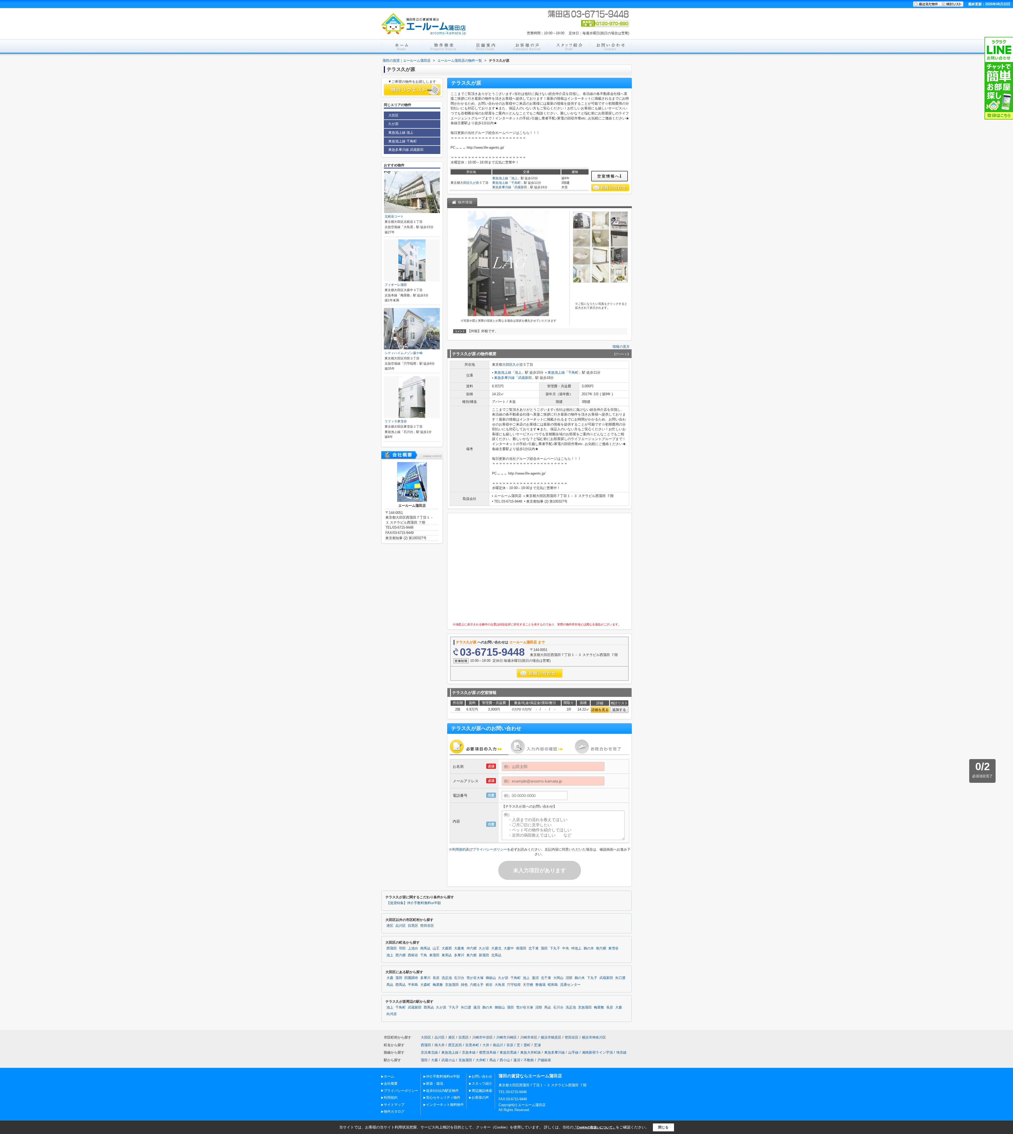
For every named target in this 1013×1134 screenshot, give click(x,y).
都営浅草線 (487, 1052)
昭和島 (553, 985)
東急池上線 (500, 178)
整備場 (540, 985)
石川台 (459, 978)
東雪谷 (613, 948)
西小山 (505, 1060)
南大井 (439, 1045)
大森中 (509, 948)
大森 (389, 978)
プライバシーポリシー (490, 849)
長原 (436, 978)
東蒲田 (434, 955)
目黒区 (413, 926)
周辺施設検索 (482, 1091)
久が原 (474, 183)
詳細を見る (600, 710)
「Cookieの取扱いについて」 (595, 1127)
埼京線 (621, 1052)
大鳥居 (500, 985)
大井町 (481, 1060)
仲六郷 (471, 948)
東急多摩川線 (501, 187)
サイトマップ (394, 1105)
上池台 (413, 948)
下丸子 (555, 948)
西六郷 (400, 955)
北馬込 (496, 955)
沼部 (569, 978)
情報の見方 (621, 347)
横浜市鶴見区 (551, 1037)
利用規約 (459, 849)
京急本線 (469, 1052)
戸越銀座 (544, 1060)
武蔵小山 (448, 1060)
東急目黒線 (508, 1052)
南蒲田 (521, 948)
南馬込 (425, 948)
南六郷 (601, 948)
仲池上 (576, 948)
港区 (389, 926)
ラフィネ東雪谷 (396, 421)
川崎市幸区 (528, 1037)
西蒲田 (391, 948)
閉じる (663, 1127)
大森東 (459, 948)
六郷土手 (477, 985)
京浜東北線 (429, 1052)
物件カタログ (394, 1111)
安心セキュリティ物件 (443, 1097)
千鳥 (423, 955)
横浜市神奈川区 (594, 1037)
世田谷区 (427, 926)
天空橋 (528, 985)
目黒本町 (472, 1045)
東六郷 (471, 955)
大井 (485, 1045)
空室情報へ (608, 176)
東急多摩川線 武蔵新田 (406, 150)
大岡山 (558, 978)
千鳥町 (516, 183)
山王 (436, 948)
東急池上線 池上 (400, 132)
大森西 (447, 948)
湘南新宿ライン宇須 (597, 1052)
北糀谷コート (394, 216)
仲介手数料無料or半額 (443, 1076)
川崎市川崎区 (506, 1037)
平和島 (413, 985)
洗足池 (447, 978)
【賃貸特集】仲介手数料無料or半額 (413, 903)
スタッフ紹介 (482, 1083)
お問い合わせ (482, 1076)
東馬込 (447, 955)
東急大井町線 (530, 1052)
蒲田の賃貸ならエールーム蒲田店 (530, 1076)
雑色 (464, 985)
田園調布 (411, 978)
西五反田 (455, 1045)
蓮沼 (535, 978)
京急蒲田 (452, 985)
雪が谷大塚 (475, 978)
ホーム (389, 1076)
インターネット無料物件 (445, 1105)
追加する (619, 710)
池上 (514, 178)
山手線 (573, 1052)
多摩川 (459, 955)
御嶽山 (491, 978)
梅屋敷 (438, 985)
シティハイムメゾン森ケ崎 (404, 353)
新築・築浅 (434, 1083)
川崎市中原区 (482, 1037)
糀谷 (489, 985)
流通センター (570, 985)
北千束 (533, 948)
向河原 (391, 1014)
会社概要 (391, 1083)
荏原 (509, 1045)
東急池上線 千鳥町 (402, 141)
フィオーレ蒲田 (396, 285)
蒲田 (544, 948)
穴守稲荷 (514, 985)
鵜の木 (589, 948)
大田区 (465, 183)
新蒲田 (484, 955)
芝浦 (537, 1045)
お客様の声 (480, 1097)
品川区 (400, 926)
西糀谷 (413, 955)
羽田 (402, 948)
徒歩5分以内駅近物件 (442, 1091)
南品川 (498, 1045)
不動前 (529, 1060)
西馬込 (400, 985)
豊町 (527, 1045)
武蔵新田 (520, 187)
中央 (565, 948)
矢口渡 (620, 978)
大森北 (496, 948)
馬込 (389, 985)
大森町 (425, 985)
